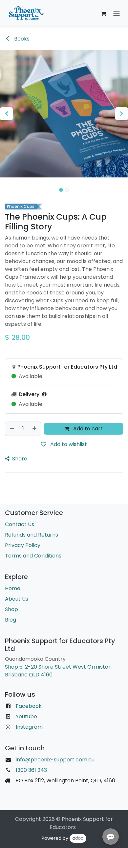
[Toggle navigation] (116, 13)
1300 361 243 (30, 770)
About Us (16, 599)
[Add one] (34, 429)
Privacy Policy (22, 545)
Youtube (26, 716)
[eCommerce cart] (103, 13)
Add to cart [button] (87, 428)
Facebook (29, 706)
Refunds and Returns (31, 535)
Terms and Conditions (33, 555)
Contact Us (19, 524)
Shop (11, 609)
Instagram (29, 727)
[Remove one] (11, 429)
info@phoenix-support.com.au (55, 759)
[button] (6, 113)
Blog (10, 620)
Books (21, 38)
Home (12, 588)
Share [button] (19, 458)
